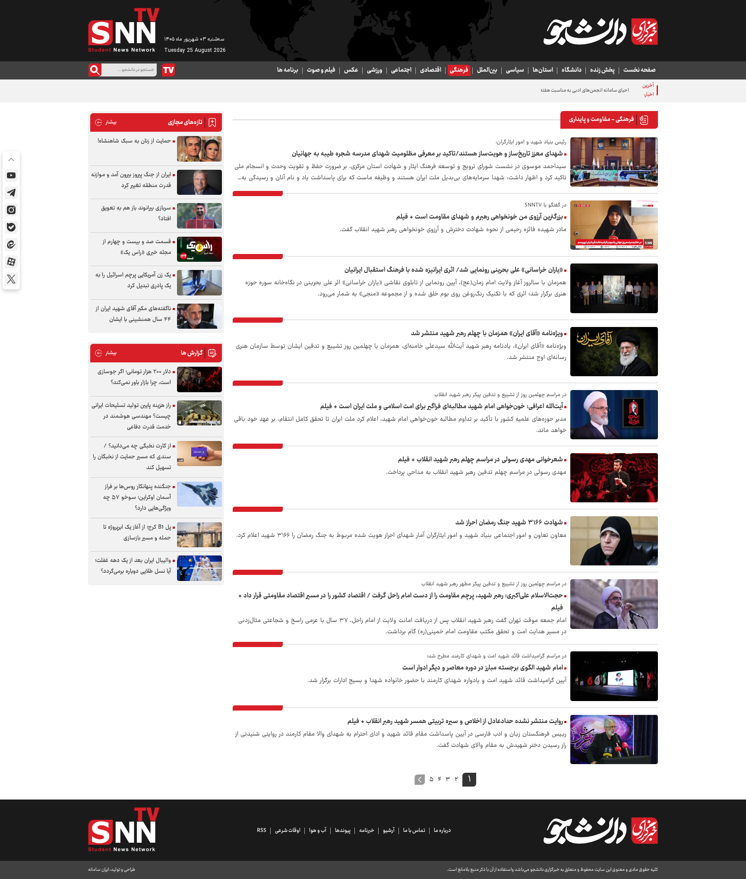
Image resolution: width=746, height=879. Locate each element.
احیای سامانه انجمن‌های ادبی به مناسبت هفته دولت (579, 90)
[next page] (419, 779)
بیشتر (106, 122)
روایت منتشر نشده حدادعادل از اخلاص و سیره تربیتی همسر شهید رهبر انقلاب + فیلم (455, 721)
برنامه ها (287, 70)
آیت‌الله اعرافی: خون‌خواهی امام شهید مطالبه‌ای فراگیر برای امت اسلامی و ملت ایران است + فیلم (441, 407)
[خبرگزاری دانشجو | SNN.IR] (600, 31)
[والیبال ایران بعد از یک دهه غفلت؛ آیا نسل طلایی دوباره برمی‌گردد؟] (199, 568)
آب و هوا (317, 830)
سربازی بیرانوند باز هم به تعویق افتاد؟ (136, 213)
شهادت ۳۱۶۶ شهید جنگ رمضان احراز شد (509, 523)
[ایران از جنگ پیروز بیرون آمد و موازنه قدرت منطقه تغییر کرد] (199, 182)
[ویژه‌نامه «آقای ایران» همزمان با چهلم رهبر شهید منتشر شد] (614, 351)
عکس (351, 70)
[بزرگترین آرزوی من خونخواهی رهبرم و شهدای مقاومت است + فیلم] (614, 225)
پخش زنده (602, 70)
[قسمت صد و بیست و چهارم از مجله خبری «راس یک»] (199, 249)
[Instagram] (11, 210)
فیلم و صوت (321, 70)
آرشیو (389, 830)
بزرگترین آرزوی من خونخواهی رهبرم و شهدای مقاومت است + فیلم (479, 217)
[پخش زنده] (168, 69)
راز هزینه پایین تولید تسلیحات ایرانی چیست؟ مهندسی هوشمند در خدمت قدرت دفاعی (131, 416)
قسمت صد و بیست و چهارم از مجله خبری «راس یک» (137, 247)
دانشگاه (572, 70)
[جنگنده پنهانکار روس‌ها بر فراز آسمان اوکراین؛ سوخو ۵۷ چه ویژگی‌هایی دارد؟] (199, 494)
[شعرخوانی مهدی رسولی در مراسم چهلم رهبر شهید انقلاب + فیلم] (614, 477)
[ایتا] (11, 244)
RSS (261, 830)
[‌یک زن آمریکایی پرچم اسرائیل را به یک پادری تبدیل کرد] (199, 282)
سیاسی (515, 70)
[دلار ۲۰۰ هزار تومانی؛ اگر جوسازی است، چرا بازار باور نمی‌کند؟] (199, 379)
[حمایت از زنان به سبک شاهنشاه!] (199, 149)
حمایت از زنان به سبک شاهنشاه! (134, 141)
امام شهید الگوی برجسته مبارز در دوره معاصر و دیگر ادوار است (482, 668)
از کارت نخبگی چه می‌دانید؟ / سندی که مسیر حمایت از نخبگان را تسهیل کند (132, 457)
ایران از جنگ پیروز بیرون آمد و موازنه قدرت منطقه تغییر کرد (131, 180)
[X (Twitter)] (11, 279)
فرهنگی (459, 70)
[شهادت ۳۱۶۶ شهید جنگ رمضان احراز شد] (614, 540)
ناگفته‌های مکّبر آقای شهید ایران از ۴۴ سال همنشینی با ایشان (133, 314)
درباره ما (442, 830)
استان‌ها (543, 70)
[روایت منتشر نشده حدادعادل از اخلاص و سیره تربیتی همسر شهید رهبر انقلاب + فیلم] (614, 739)
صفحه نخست (639, 70)
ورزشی (374, 70)
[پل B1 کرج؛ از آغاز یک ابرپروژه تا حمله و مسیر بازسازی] (199, 535)
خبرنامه (366, 830)
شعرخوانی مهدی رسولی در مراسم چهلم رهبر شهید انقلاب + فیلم (480, 460)
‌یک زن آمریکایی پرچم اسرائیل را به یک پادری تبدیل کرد (133, 280)
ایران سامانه (98, 870)
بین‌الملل (487, 70)
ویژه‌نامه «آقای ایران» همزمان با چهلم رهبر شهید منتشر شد (487, 334)
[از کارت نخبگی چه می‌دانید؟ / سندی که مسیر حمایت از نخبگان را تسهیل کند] (199, 453)
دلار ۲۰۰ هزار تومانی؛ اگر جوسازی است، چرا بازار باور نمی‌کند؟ (134, 377)
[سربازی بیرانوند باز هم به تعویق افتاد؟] (199, 215)
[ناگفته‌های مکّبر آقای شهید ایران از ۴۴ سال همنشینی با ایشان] (199, 316)
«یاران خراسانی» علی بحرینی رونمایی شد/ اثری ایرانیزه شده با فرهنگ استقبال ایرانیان (454, 270)
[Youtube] (11, 175)
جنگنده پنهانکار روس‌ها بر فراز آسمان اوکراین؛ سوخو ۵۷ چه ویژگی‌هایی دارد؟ (137, 498)
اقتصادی (430, 70)
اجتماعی (401, 70)
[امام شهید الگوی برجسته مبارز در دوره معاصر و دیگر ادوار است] (614, 676)
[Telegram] (11, 192)
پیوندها (343, 830)
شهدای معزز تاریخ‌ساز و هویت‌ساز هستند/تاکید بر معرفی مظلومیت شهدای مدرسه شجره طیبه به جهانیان (427, 154)
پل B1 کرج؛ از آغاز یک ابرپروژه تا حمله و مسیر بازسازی (137, 532)
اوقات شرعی (287, 830)
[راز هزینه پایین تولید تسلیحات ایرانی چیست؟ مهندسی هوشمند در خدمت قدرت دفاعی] (199, 413)
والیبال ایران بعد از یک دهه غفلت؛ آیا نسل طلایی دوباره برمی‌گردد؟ (133, 566)
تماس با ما (414, 830)
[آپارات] (11, 261)
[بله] (11, 227)
